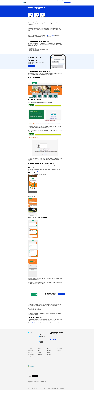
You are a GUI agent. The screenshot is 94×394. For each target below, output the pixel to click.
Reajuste (48, 356)
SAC (41, 339)
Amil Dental (39, 348)
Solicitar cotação (53, 339)
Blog (59, 2)
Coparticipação (49, 350)
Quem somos (29, 388)
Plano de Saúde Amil (59, 348)
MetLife (39, 350)
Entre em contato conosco (44, 334)
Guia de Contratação (50, 346)
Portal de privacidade (45, 388)
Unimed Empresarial (30, 350)
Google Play (52, 170)
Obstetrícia (48, 352)
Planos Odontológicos (41, 346)
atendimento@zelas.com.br (44, 337)
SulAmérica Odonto (40, 354)
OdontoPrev (39, 352)
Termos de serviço (40, 388)
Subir (92, 389)
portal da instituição (57, 79)
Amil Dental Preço (59, 350)
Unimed (50, 130)
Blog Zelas (41, 342)
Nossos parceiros (59, 346)
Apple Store (38, 171)
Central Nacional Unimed (44, 20)
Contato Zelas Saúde (35, 388)
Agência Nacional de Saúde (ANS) (49, 35)
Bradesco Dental (40, 356)
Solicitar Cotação (67, 2)
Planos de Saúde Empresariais (32, 346)
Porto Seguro (29, 356)
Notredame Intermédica (31, 354)
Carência (48, 348)
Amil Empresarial (30, 348)
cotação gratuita (33, 322)
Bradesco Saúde (30, 352)
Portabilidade (49, 354)
